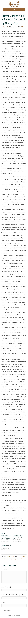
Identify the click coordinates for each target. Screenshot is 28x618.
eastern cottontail (6, 559)
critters (23, 556)
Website (3, 602)
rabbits (20, 559)
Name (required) (6, 587)
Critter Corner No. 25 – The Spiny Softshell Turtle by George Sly (6, 537)
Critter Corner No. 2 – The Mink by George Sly (18, 537)
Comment (4, 569)
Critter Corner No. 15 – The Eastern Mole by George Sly (6, 545)
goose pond (15, 559)
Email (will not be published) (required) (12, 595)
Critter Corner (10, 556)
